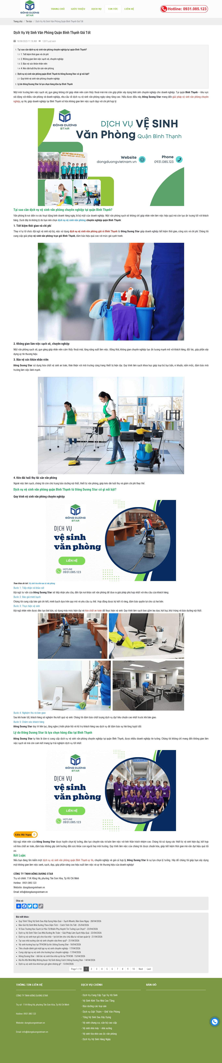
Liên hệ (129, 8)
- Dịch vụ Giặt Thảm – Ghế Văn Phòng (100, 1011)
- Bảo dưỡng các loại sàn (93, 1006)
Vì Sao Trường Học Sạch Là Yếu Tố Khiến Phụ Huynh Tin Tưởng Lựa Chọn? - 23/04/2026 (58, 929)
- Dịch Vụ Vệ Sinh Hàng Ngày (96, 1039)
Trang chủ (58, 8)
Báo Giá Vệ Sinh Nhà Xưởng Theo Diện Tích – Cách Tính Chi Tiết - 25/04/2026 (54, 925)
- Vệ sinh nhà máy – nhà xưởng (96, 1028)
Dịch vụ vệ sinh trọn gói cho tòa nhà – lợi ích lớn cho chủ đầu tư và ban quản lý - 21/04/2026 (60, 936)
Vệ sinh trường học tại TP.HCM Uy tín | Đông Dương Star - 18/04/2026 (50, 944)
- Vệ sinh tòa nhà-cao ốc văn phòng (99, 1033)
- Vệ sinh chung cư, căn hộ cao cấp (99, 1022)
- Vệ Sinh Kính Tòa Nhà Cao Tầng (97, 1000)
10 (133, 969)
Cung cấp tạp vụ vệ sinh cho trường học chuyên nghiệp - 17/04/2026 (50, 952)
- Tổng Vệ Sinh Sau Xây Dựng (96, 1017)
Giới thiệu (78, 8)
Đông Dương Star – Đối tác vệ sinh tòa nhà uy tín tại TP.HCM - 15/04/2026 (52, 956)
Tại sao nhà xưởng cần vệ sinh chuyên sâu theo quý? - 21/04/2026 (49, 940)
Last (149, 969)
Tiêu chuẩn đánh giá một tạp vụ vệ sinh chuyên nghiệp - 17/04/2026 (49, 948)
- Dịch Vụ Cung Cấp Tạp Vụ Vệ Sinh (99, 995)
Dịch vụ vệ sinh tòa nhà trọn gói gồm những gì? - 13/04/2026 (46, 964)
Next (141, 969)
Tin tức (113, 8)
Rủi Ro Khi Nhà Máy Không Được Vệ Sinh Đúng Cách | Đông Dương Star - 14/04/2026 (57, 960)
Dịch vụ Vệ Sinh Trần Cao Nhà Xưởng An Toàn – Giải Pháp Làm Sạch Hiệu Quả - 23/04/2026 (60, 933)
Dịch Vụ (96, 8)
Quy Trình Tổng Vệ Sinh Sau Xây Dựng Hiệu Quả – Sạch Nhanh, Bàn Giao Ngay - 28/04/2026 (60, 921)
